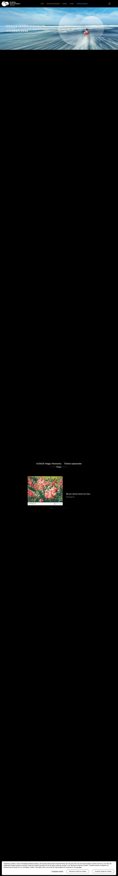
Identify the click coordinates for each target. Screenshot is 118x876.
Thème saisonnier (82, 3)
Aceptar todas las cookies (103, 871)
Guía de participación (53, 3)
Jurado (72, 3)
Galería (65, 3)
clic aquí (78, 867)
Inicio (42, 3)
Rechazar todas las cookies (77, 871)
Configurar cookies (57, 871)
